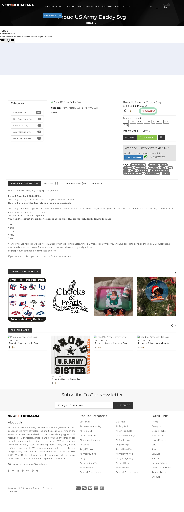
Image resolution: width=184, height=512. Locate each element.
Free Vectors (92, 6)
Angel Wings (122, 444)
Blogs (126, 6)
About (155, 449)
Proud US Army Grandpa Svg (154, 343)
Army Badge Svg (124, 458)
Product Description (24, 183)
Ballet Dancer (86, 467)
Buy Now (129, 137)
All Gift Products (124, 431)
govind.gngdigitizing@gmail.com (30, 464)
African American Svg (90, 426)
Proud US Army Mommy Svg (111, 343)
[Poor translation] (10, 40)
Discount (98, 183)
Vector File (78, 6)
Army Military (122, 463)
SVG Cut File (64, 6)
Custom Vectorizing (111, 6)
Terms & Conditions (161, 467)
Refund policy (159, 472)
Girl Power (85, 421)
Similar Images (20, 330)
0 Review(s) (141, 106)
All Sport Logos (123, 440)
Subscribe (123, 405)
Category (156, 426)
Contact (156, 454)
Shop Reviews (75, 183)
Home (89, 23)
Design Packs (50, 6)
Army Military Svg (71, 108)
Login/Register (159, 440)
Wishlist (34, 338)
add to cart (148, 137)
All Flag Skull (122, 426)
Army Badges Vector (90, 463)
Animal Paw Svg (88, 454)
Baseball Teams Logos (127, 472)
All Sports (84, 444)
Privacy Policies (159, 463)
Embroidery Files (52, 15)
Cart (154, 444)
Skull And (120, 421)
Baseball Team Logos (90, 472)
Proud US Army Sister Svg (66, 379)
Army (82, 458)
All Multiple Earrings (125, 435)
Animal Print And (124, 454)
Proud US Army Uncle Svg (23, 343)
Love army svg (90, 108)
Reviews (51, 183)
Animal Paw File (124, 449)
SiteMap (156, 458)
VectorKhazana (33, 488)
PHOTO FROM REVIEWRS (25, 271)
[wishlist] (161, 137)
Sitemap (156, 477)
